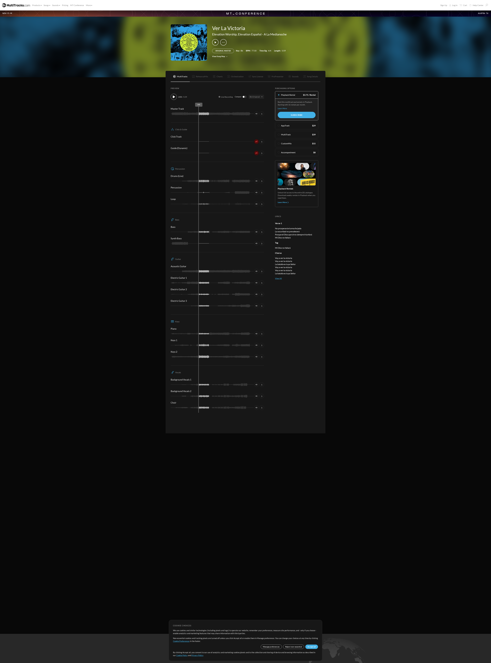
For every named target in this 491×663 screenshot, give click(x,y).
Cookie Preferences (181, 641)
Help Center (478, 5)
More (88, 5)
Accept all (312, 647)
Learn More (282, 108)
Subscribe (297, 115)
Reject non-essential (293, 647)
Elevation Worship (224, 34)
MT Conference (77, 5)
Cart (465, 5)
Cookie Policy (182, 655)
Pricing (65, 5)
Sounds (55, 5)
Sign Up (443, 5)
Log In (454, 5)
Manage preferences (271, 647)
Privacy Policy (197, 655)
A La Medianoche (275, 34)
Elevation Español (249, 34)
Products (36, 5)
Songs (46, 5)
